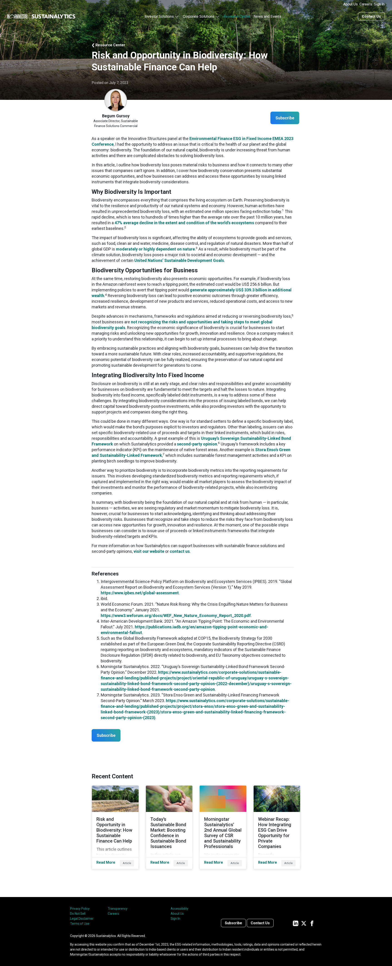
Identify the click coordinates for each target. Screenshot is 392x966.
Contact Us (371, 16)
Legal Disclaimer (81, 918)
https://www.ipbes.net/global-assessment (140, 592)
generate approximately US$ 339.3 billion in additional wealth (192, 293)
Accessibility (179, 908)
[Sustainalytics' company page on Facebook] (312, 923)
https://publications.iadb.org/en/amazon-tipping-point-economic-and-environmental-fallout (184, 629)
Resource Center (236, 16)
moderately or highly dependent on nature (155, 249)
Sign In (379, 4)
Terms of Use (79, 923)
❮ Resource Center (108, 45)
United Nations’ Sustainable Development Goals (179, 260)
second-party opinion (197, 444)
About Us (350, 4)
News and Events (267, 16)
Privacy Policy (80, 908)
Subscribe (233, 923)
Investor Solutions (159, 16)
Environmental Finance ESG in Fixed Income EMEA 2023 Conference (192, 141)
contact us (180, 551)
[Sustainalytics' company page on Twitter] (303, 923)
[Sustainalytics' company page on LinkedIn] (295, 923)
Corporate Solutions (198, 16)
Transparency (117, 908)
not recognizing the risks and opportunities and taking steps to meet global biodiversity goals (182, 325)
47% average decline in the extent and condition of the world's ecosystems (184, 222)
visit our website (149, 551)
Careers (366, 4)
